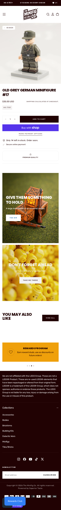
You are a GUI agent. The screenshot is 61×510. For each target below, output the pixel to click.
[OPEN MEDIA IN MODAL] (57, 80)
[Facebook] (24, 459)
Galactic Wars (8, 436)
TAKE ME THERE (30, 280)
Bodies (5, 420)
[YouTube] (30, 459)
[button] (4, 14)
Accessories (8, 415)
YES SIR (13, 218)
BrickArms (7, 425)
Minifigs (5, 441)
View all (50, 318)
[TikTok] (36, 459)
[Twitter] (42, 459)
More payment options (30, 134)
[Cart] (57, 14)
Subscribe (49, 475)
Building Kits (8, 431)
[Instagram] (18, 459)
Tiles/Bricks (7, 447)
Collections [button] (8, 407)
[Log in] (52, 14)
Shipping (31, 102)
